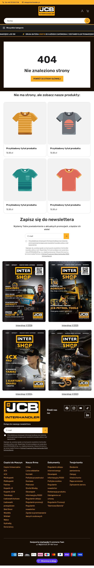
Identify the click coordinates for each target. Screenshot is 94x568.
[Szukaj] (87, 21)
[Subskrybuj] (66, 236)
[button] (87, 11)
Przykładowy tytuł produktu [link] (21, 148)
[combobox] (47, 20)
